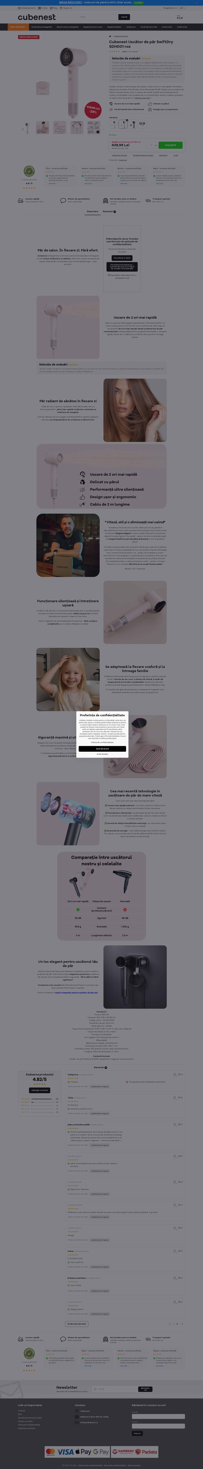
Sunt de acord (102, 749)
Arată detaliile (102, 754)
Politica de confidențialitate (102, 742)
